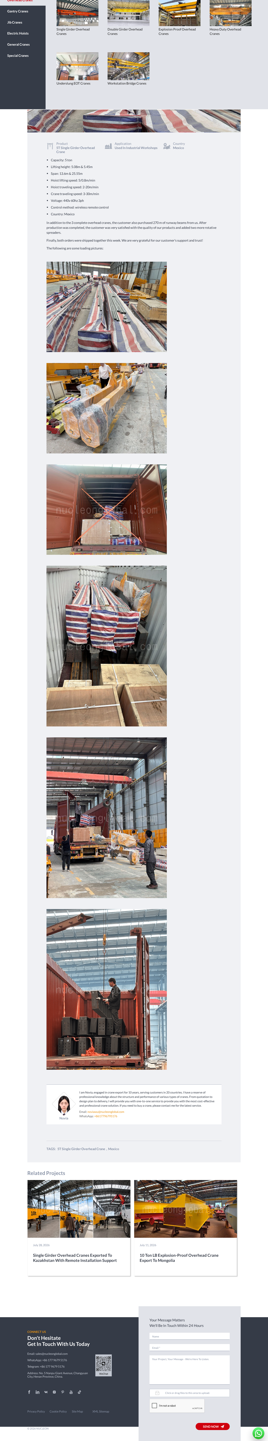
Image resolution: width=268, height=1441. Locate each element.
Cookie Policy (58, 1411)
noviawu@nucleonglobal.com (106, 1111)
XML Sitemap (100, 1411)
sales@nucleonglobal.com (52, 1353)
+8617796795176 (105, 1116)
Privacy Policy (36, 1411)
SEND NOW (211, 1426)
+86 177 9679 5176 (54, 1360)
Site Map (77, 1411)
